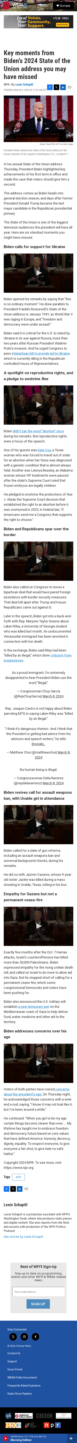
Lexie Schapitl (24, 84)
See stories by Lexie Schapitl (23, 1237)
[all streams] (72, 1438)
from (68, 655)
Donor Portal (14, 1369)
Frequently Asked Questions (24, 1385)
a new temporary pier (33, 1007)
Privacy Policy (24, 1346)
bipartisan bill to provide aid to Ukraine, (42, 353)
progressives (13, 660)
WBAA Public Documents (22, 1377)
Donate (65, 5)
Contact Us (13, 1353)
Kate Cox (44, 450)
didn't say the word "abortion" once (38, 431)
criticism (57, 655)
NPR (18, 1177)
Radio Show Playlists (19, 1393)
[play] (5, 1438)
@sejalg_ (38, 744)
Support (12, 1361)
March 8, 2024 (53, 696)
